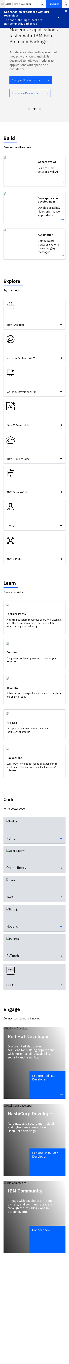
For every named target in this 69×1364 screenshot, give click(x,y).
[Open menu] (2, 4)
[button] (42, 4)
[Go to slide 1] (29, 109)
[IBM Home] (9, 4)
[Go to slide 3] (40, 109)
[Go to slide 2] (34, 109)
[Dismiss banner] (66, 11)
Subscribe (54, 4)
